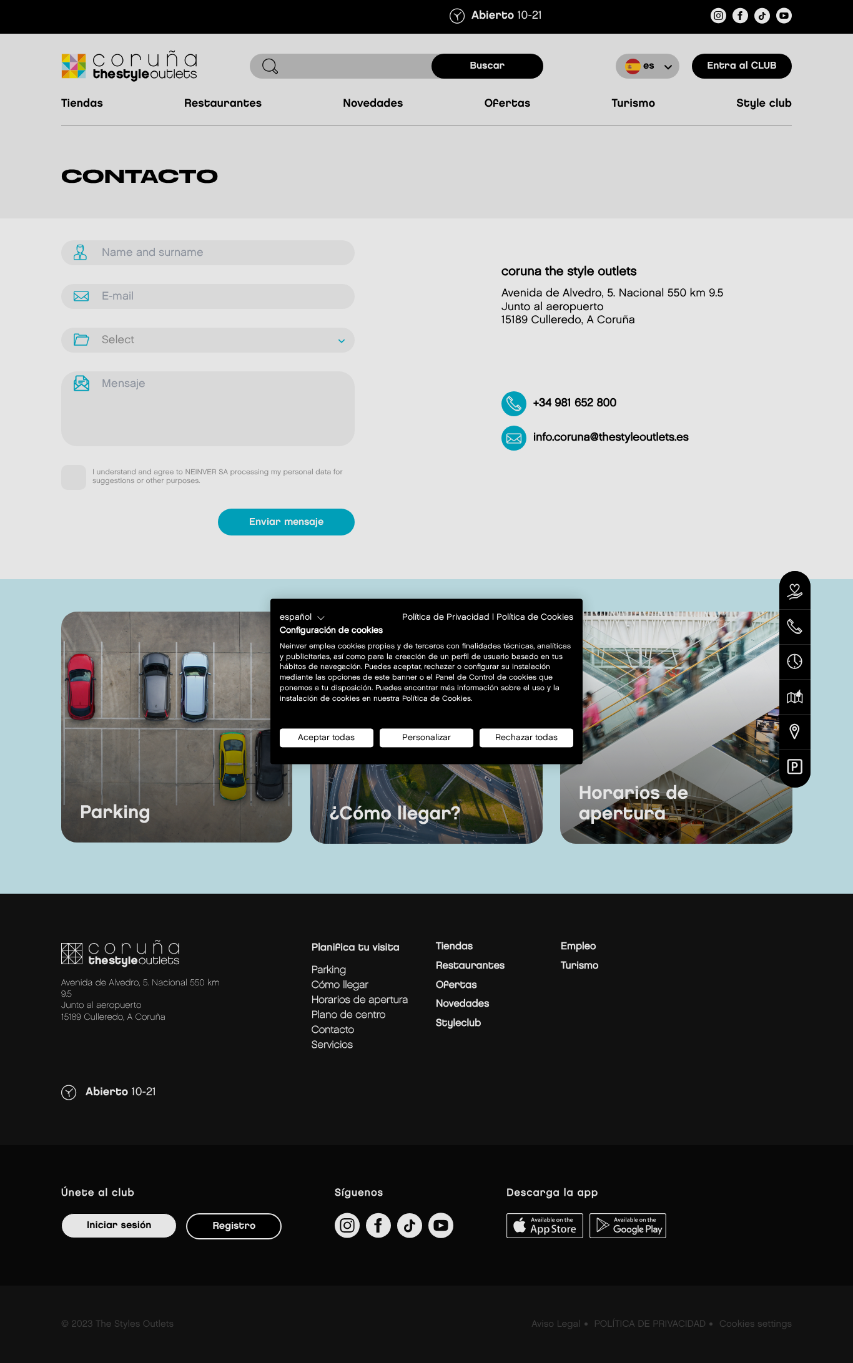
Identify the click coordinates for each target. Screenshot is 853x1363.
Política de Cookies (534, 617)
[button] (302, 617)
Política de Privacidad (446, 617)
